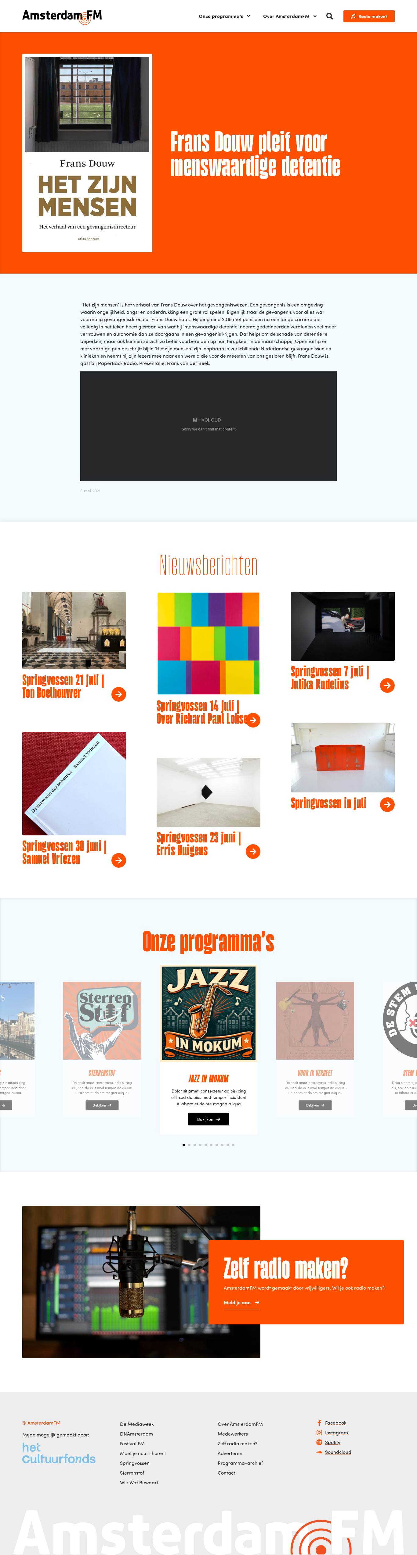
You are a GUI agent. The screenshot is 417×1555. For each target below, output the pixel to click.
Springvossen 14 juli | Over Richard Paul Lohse (202, 713)
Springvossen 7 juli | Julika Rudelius (330, 678)
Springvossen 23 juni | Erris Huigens (199, 845)
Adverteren (230, 1453)
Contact (226, 1473)
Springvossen (135, 1463)
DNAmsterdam (136, 1434)
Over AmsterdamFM (286, 16)
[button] (330, 16)
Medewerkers (233, 1434)
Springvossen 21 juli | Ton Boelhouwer (63, 687)
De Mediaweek (137, 1424)
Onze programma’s (221, 16)
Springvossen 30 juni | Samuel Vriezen (64, 853)
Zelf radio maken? (238, 1443)
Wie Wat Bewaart (139, 1482)
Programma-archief (240, 1463)
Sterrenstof (132, 1473)
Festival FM (132, 1443)
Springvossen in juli (329, 804)
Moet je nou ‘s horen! (143, 1453)
